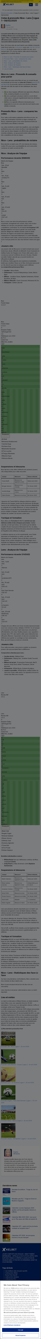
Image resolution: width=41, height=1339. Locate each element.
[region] (20, 1309)
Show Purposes (20, 1335)
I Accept (20, 1330)
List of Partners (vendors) (12, 1325)
